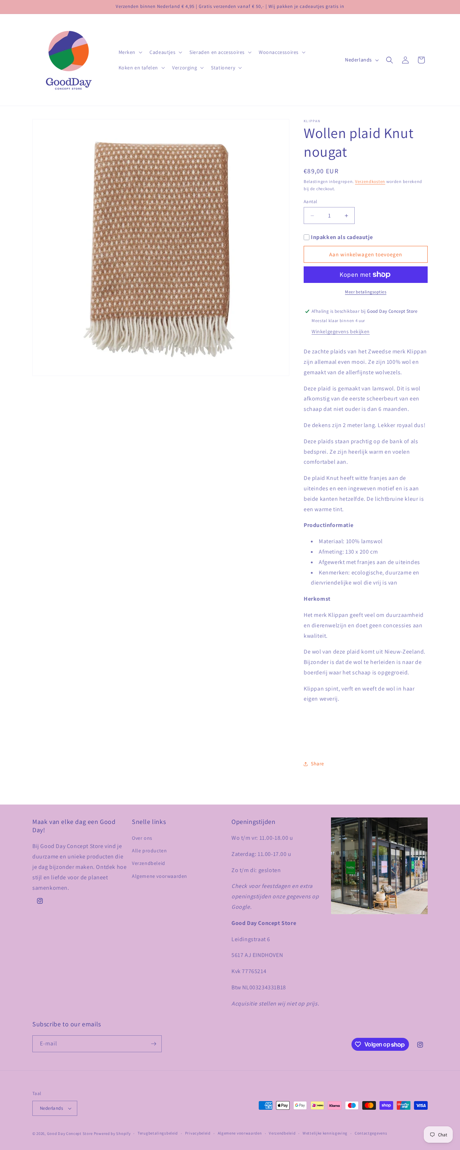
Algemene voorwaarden (159, 876)
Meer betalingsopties (365, 291)
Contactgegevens (371, 1133)
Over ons (142, 838)
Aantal (310, 201)
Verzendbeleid (148, 863)
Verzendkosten (370, 181)
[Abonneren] (153, 1043)
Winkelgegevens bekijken (341, 331)
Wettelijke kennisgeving (325, 1133)
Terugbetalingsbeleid (158, 1133)
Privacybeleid (198, 1133)
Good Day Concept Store (70, 1133)
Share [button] (317, 763)
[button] (130, 52)
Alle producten (149, 850)
